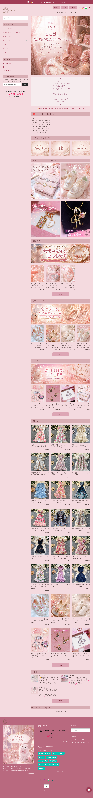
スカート (6, 53)
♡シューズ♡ (7, 36)
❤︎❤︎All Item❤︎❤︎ (8, 28)
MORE (60, 701)
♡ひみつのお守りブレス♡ (11, 32)
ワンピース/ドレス (9, 48)
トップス (6, 44)
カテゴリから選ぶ (59, 12)
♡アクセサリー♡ (8, 40)
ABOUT (56, 7)
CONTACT (73, 7)
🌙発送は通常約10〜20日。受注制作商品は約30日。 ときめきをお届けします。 (62, 108)
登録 (25, 85)
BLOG (64, 7)
